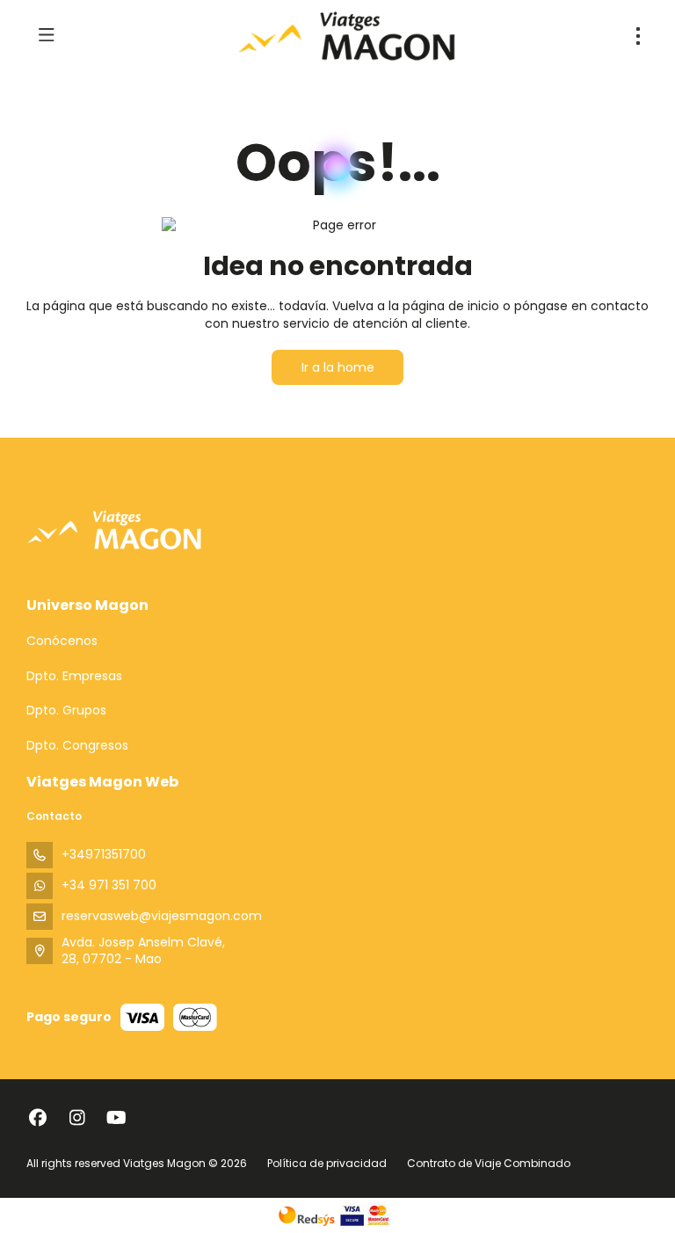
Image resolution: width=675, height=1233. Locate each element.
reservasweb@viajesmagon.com (162, 916)
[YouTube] (116, 1118)
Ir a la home (337, 367)
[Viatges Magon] (114, 529)
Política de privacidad (327, 1163)
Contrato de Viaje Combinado (488, 1163)
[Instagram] (77, 1118)
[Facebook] (37, 1118)
